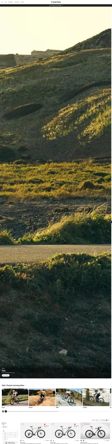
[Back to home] (56, 2)
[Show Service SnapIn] (111, 222)
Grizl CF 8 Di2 (22, 442)
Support (22, 2)
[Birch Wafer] (53, 440)
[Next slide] (6, 411)
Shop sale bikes (6, 375)
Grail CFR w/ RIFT (83, 442)
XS (10, 433)
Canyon (3, 368)
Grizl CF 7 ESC (52, 442)
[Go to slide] (84, 411)
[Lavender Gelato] (23, 440)
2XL (5, 439)
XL (15, 436)
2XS (5, 433)
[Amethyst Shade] (81, 440)
